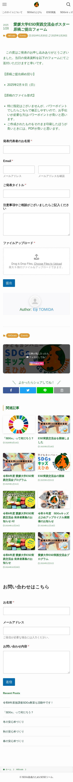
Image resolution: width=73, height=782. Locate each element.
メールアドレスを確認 (51, 175)
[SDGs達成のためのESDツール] (36, 4)
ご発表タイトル (14, 185)
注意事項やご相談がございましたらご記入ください (36, 206)
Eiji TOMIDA (43, 309)
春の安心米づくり (13, 740)
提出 (9, 283)
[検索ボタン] (68, 4)
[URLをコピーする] (62, 390)
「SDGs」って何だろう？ (18, 712)
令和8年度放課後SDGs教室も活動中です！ (28, 702)
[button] (11, 390)
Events (23, 35)
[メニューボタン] (4, 4)
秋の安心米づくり (13, 731)
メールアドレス (12, 175)
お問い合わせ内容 (16, 646)
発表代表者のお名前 (17, 141)
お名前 (8, 602)
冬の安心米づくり (13, 721)
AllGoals (11, 35)
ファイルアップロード (19, 243)
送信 (9, 682)
